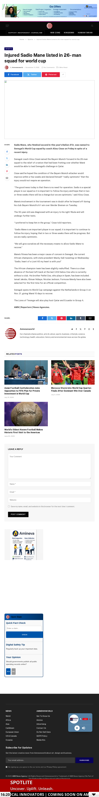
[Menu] (7, 26)
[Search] (92, 26)
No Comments (49, 67)
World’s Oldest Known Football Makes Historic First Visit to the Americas (23, 431)
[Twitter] (7, 158)
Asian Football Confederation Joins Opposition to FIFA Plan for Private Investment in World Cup (22, 391)
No (13, 671)
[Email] (7, 177)
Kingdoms (69, 33)
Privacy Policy (52, 767)
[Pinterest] (7, 171)
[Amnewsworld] (49, 26)
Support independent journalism (25, 33)
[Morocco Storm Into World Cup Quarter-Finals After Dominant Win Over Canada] (73, 372)
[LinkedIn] (7, 164)
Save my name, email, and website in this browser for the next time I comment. (43, 506)
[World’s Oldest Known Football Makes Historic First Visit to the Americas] (26, 414)
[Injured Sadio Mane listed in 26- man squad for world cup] (49, 109)
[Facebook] (7, 151)
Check (24, 635)
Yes (8, 671)
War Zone (55, 33)
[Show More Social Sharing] (63, 74)
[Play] (77, 728)
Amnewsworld (17, 67)
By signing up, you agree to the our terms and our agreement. (37, 767)
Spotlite (21, 782)
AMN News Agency (19, 776)
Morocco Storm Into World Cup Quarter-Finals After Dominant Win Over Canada (71, 389)
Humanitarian (85, 33)
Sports (8, 49)
